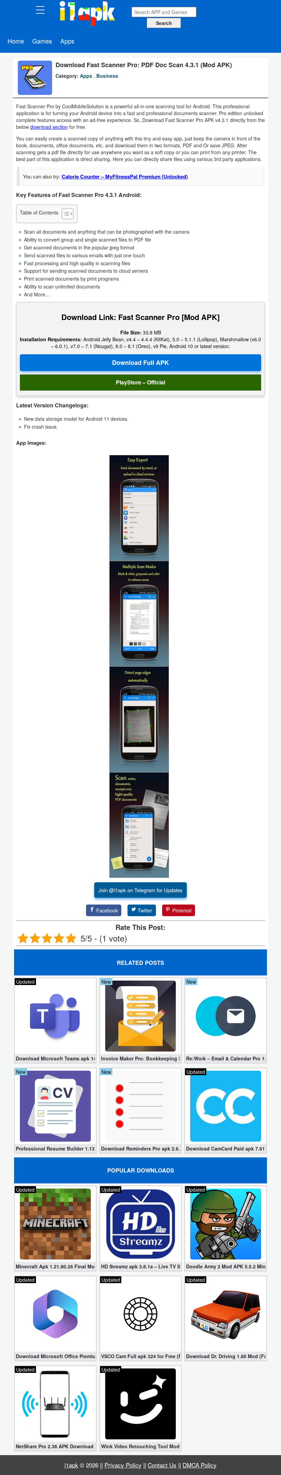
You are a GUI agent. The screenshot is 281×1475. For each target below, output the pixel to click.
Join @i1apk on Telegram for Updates (140, 890)
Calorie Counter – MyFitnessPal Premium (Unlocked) (125, 176)
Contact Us (162, 1465)
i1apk (71, 1465)
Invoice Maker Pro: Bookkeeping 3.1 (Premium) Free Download (140, 1058)
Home (16, 40)
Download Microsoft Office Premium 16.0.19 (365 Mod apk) (55, 1356)
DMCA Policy (200, 1465)
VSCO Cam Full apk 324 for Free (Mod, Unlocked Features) (140, 1356)
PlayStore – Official (140, 382)
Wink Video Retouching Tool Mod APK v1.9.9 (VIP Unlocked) (140, 1446)
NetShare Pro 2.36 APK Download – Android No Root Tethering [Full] (55, 1446)
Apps (67, 40)
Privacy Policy (123, 1465)
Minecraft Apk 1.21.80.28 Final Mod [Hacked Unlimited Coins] (55, 1266)
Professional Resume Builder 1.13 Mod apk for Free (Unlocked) (55, 1148)
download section (49, 126)
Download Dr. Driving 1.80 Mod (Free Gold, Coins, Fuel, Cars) (225, 1356)
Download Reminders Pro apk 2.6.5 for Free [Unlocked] (140, 1148)
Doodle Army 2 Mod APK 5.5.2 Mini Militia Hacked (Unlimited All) (225, 1266)
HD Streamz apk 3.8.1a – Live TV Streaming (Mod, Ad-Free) (140, 1266)
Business (107, 75)
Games (42, 40)
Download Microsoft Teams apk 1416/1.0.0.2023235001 (55, 1058)
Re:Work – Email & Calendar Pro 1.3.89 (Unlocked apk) (225, 1058)
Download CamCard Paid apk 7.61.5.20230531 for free (225, 1148)
